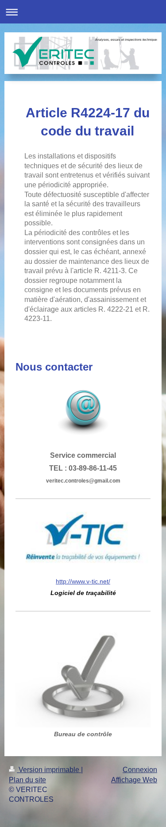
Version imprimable (49, 769)
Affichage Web (134, 780)
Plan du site (27, 780)
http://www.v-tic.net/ (83, 581)
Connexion (140, 769)
